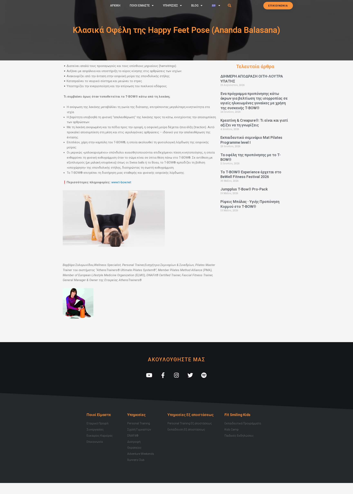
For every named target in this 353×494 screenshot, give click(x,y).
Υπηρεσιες (170, 5)
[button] (230, 5)
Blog (195, 5)
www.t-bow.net (121, 182)
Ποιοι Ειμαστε (140, 5)
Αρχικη (115, 5)
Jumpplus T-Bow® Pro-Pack (244, 189)
